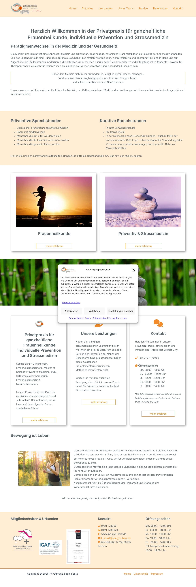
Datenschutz (141, 573)
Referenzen (160, 8)
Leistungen (105, 8)
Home (72, 8)
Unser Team (125, 8)
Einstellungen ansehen (121, 311)
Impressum (121, 318)
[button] (133, 269)
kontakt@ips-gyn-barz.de (116, 538)
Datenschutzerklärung (80, 318)
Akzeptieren (71, 311)
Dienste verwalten (71, 302)
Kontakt (178, 8)
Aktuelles (87, 8)
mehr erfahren (54, 246)
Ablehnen (94, 311)
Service (143, 8)
